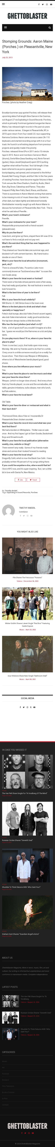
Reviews (5, 1080)
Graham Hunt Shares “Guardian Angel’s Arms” (21, 934)
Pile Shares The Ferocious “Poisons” (27, 577)
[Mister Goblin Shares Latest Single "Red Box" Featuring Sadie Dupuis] (27, 604)
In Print (4, 1098)
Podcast (5, 1074)
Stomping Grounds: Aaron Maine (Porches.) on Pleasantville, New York (27, 46)
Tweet (34, 480)
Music (21, 630)
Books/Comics (8, 1092)
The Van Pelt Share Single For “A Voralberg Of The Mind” (24, 793)
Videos (19, 581)
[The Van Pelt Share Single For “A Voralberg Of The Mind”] (27, 772)
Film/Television (8, 1086)
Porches (34, 492)
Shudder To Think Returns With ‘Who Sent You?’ (21, 887)
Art (3, 1067)
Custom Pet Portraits (10, 728)
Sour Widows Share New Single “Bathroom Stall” (27, 676)
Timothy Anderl (11, 491)
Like (21, 480)
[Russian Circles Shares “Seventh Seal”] (27, 819)
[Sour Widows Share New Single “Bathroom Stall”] (27, 655)
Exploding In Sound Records (18, 492)
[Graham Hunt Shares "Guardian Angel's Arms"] (27, 913)
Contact (5, 1105)
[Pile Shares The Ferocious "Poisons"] (27, 557)
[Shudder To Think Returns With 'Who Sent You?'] (27, 866)
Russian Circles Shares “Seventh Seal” (17, 840)
